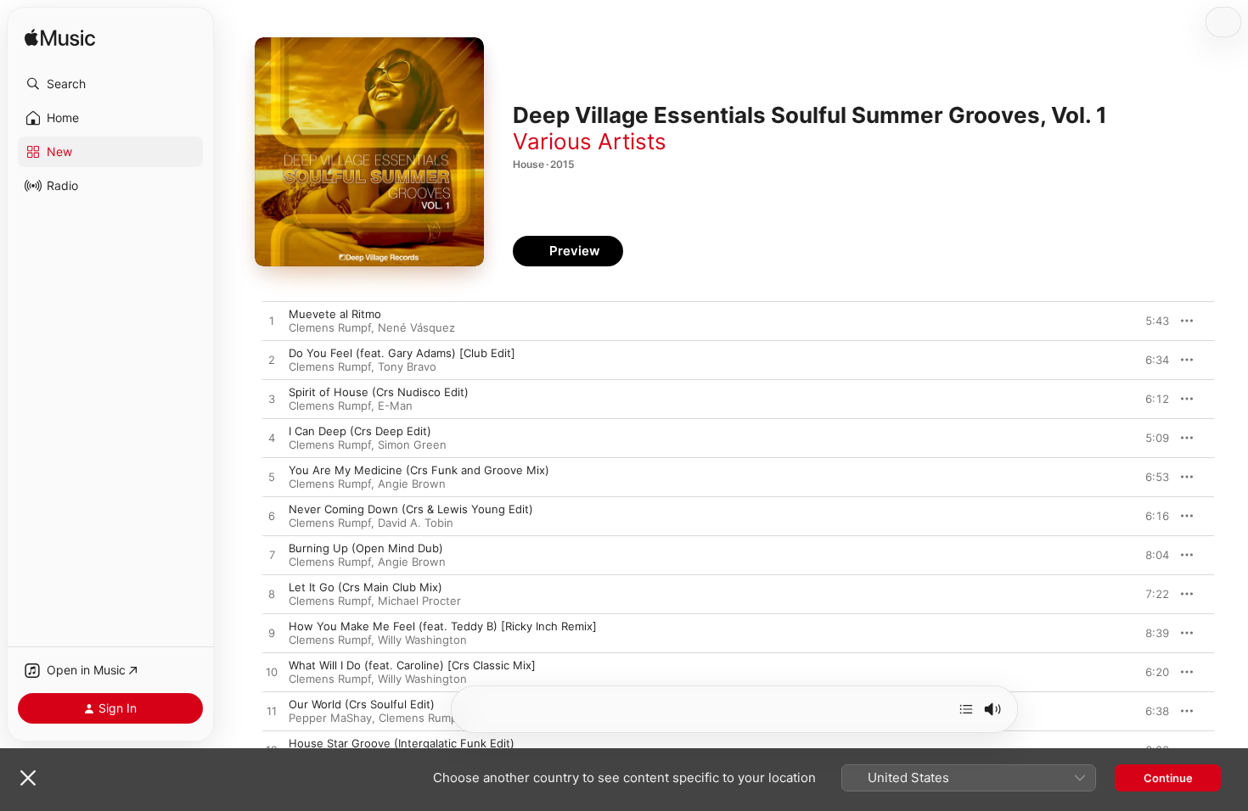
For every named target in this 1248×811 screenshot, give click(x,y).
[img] (60, 38)
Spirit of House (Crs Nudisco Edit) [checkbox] (379, 392)
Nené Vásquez (416, 327)
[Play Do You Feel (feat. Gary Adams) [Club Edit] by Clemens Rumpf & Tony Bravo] (272, 360)
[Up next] (966, 709)
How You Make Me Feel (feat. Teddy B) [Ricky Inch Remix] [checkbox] (443, 626)
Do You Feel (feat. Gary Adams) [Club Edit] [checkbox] (402, 353)
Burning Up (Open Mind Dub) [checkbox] (366, 548)
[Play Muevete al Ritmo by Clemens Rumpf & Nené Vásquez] (272, 321)
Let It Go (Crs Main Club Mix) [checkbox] (365, 587)
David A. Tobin (415, 522)
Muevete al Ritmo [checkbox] (335, 314)
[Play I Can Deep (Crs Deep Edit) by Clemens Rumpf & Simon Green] (272, 438)
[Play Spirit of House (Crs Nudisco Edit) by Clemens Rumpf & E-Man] (272, 399)
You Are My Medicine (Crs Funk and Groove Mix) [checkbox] (419, 470)
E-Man (395, 405)
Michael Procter (419, 600)
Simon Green (412, 444)
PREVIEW (1150, 321)
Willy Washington (422, 639)
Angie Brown (412, 483)
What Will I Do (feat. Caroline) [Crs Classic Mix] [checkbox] (412, 665)
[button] (110, 84)
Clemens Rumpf (330, 327)
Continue (1168, 778)
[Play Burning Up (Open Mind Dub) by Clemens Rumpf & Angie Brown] (272, 555)
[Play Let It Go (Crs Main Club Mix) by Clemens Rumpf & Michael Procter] (272, 594)
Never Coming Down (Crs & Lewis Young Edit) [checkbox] (411, 509)
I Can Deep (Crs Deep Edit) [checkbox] (360, 431)
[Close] (28, 778)
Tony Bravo (407, 366)
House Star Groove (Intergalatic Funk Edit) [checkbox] (401, 743)
